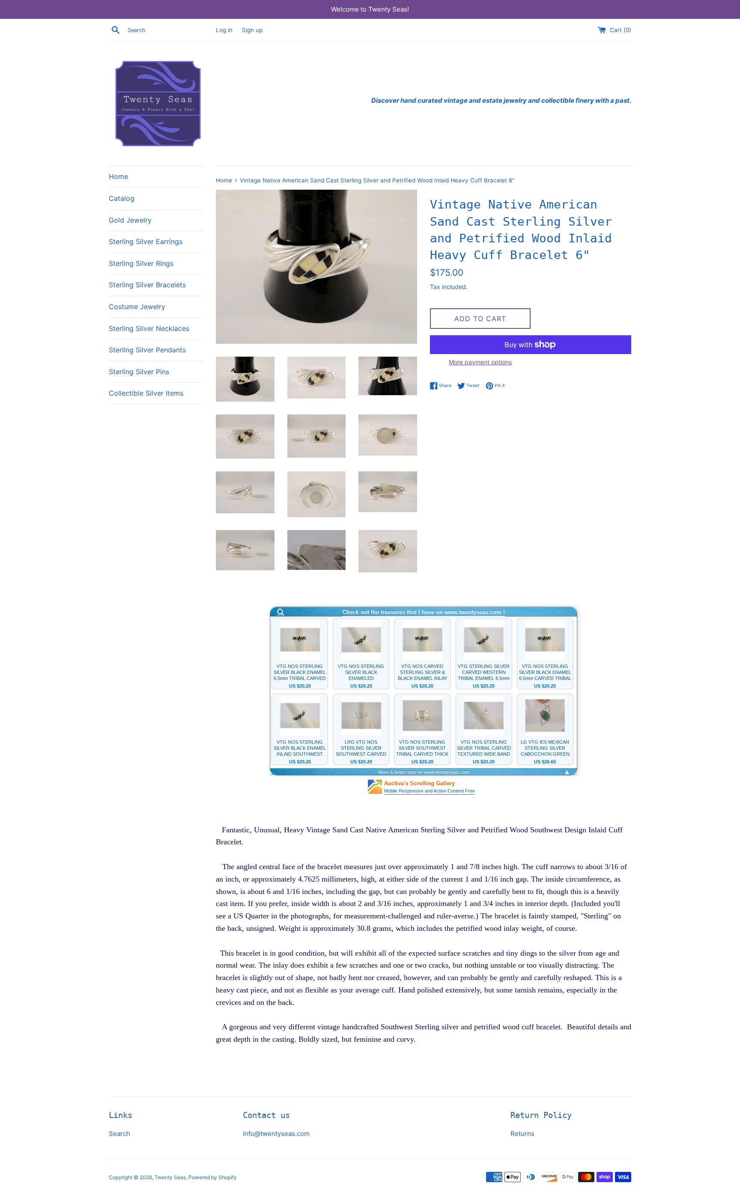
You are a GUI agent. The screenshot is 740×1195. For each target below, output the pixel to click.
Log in (224, 30)
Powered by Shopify (212, 1177)
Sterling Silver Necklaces (149, 328)
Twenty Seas (170, 1177)
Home (118, 176)
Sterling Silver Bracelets (147, 284)
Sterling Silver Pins (139, 371)
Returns (522, 1133)
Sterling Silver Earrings (145, 241)
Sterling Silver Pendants (147, 350)
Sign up (252, 30)
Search (119, 1133)
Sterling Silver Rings (141, 263)
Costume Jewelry (137, 306)
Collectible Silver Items (146, 393)
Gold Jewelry (130, 220)
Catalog (121, 198)
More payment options (480, 362)
